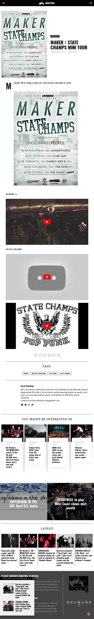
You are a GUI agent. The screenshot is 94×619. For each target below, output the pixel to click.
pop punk (53, 373)
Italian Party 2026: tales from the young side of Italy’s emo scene (35, 453)
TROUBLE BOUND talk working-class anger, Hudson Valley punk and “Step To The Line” (23, 606)
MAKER (17, 82)
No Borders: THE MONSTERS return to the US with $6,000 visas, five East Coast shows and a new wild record (12, 457)
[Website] (32, 404)
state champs (65, 373)
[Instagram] (29, 404)
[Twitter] (44, 355)
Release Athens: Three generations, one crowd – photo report (81, 452)
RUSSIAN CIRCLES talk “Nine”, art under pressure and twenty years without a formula (83, 555)
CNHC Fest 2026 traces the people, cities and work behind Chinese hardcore (57, 455)
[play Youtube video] (47, 222)
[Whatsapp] (49, 355)
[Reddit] (53, 355)
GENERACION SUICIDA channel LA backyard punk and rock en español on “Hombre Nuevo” (46, 555)
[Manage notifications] (88, 614)
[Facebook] (35, 355)
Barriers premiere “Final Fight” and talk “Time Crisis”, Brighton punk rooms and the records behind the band (22, 591)
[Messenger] (40, 355)
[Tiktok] (82, 602)
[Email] (58, 355)
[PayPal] (89, 602)
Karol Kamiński (27, 385)
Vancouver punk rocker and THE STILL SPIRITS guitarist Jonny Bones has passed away (9, 556)
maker (26, 373)
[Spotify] (86, 602)
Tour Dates (55, 36)
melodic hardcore (39, 373)
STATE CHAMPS (55, 82)
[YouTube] (79, 602)
